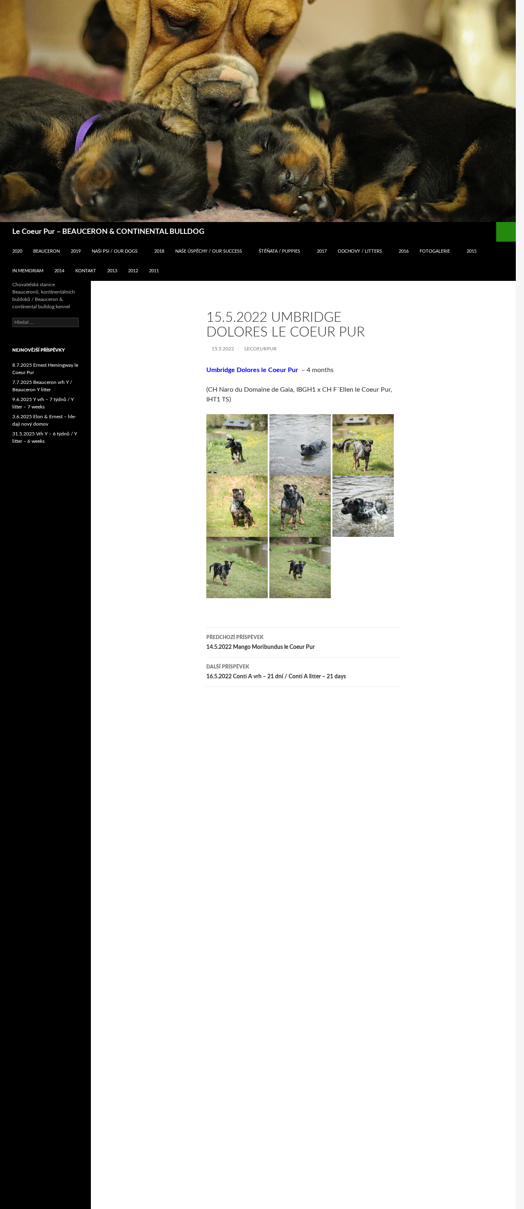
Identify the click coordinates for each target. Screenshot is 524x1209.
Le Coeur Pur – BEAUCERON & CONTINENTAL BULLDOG (108, 232)
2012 (133, 271)
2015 (472, 251)
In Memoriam (27, 271)
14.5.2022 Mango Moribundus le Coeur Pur (260, 642)
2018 (159, 251)
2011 (154, 271)
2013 (112, 271)
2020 (17, 251)
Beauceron (46, 251)
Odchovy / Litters (360, 251)
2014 (59, 271)
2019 (76, 251)
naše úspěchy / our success (208, 251)
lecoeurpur (260, 348)
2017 (322, 251)
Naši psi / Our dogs (115, 251)
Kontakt (85, 271)
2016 (404, 251)
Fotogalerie (435, 251)
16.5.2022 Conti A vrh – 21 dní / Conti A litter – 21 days (276, 672)
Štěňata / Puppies (279, 251)
